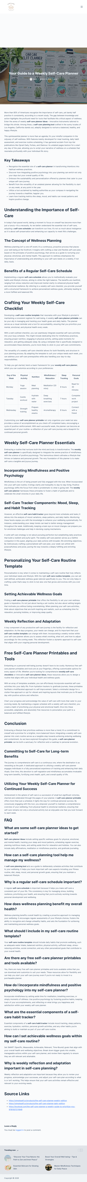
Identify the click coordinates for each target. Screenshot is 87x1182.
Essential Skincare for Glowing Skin (25, 1167)
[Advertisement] (43, 30)
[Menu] (82, 7)
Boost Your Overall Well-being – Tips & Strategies (61, 1158)
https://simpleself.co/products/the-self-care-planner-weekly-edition (38, 1100)
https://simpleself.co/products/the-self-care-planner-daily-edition (37, 1103)
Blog (55, 79)
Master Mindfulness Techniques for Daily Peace (67, 1167)
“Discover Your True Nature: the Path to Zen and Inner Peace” (26, 1158)
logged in (20, 1130)
